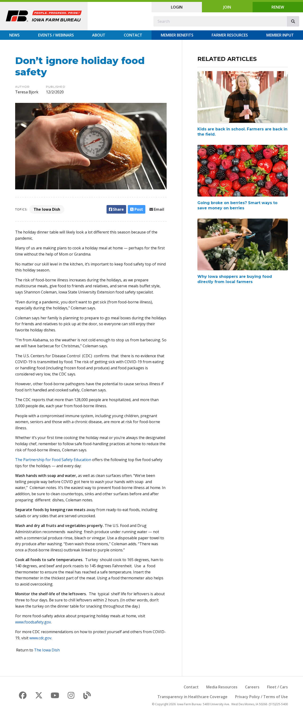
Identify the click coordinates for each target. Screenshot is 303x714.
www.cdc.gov (40, 638)
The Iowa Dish (47, 209)
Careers (252, 687)
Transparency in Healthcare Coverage (192, 696)
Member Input (280, 35)
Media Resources (221, 687)
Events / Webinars (56, 35)
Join (227, 7)
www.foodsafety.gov (33, 622)
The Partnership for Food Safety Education (53, 459)
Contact (133, 35)
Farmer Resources (230, 35)
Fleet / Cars (277, 687)
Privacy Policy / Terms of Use (261, 696)
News (14, 35)
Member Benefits (177, 35)
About (98, 35)
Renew (278, 7)
